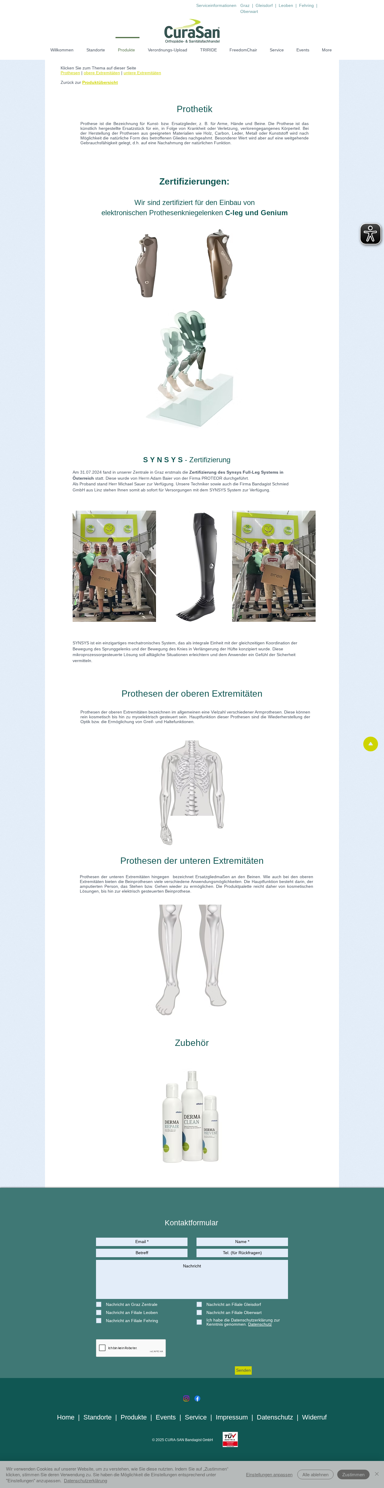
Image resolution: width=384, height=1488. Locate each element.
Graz (245, 5)
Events (166, 1417)
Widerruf (314, 1417)
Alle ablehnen (315, 1474)
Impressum (232, 1417)
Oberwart (249, 11)
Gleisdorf (265, 5)
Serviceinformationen (216, 5)
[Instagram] (186, 1398)
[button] (191, 369)
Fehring (307, 5)
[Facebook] (197, 1398)
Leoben (286, 5)
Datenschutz (275, 1417)
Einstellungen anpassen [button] (269, 1474)
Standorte (97, 1417)
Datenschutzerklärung (85, 1480)
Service (196, 1417)
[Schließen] (376, 1474)
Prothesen (70, 72)
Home (65, 1417)
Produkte (134, 1417)
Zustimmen (353, 1474)
